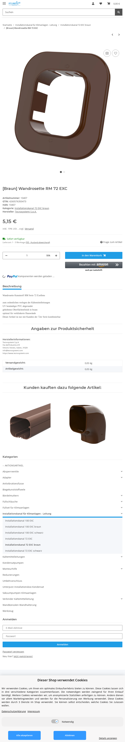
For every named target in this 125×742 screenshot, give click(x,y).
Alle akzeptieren (24, 735)
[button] (93, 3)
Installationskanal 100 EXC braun (23, 526)
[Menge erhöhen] (56, 255)
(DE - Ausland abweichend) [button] (38, 242)
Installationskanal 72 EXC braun (32, 208)
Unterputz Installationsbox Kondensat (23, 586)
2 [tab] (64, 172)
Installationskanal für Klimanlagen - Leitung (27, 513)
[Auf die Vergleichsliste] (107, 53)
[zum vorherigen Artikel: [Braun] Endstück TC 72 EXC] (112, 34)
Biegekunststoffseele (14, 489)
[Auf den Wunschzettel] (115, 53)
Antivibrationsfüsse (13, 483)
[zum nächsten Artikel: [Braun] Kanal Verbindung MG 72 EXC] (119, 34)
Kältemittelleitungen (14, 556)
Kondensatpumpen (13, 562)
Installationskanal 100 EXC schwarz (24, 532)
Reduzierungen (11, 574)
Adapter (7, 477)
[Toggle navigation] (4, 2)
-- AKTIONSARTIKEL (13, 465)
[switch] (55, 721)
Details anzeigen (108, 738)
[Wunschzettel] (101, 3)
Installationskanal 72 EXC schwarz (23, 550)
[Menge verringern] (6, 255)
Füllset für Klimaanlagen (16, 507)
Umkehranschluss (12, 580)
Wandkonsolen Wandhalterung (19, 604)
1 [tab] (61, 172)
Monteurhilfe (10, 568)
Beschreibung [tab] (12, 286)
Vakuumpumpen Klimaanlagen (19, 592)
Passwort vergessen (13, 651)
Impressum (34, 711)
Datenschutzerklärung (14, 711)
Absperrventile (11, 471)
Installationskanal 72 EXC (18, 538)
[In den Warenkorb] (5, 44)
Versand (29, 228)
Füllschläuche (10, 501)
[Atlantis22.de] (14, 3)
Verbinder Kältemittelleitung (18, 598)
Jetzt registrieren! (23, 656)
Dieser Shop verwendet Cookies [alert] (62, 680)
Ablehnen (70, 735)
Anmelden (62, 644)
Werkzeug (8, 610)
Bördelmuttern (11, 495)
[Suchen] (118, 12)
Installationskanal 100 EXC (19, 520)
